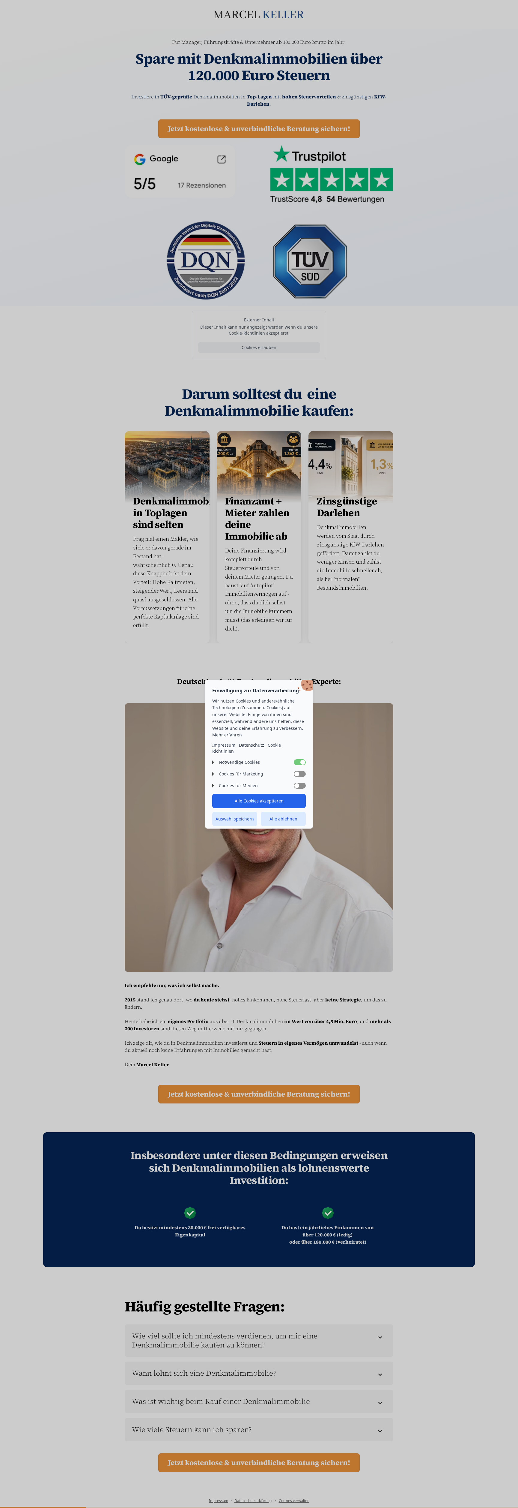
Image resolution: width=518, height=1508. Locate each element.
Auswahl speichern (235, 819)
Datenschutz (251, 745)
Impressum (223, 745)
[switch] (300, 762)
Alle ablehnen (283, 819)
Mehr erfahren (227, 735)
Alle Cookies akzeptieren (259, 801)
